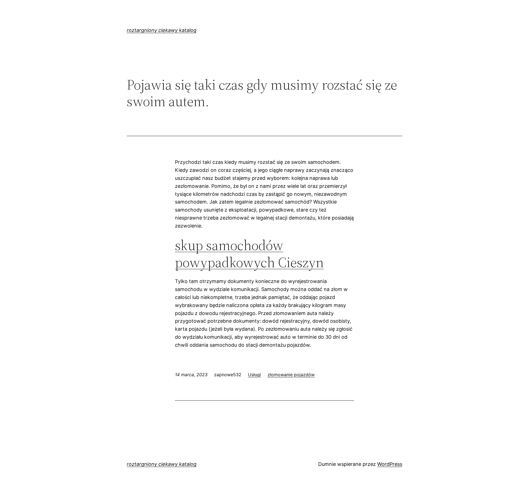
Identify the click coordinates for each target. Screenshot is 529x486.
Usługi (254, 374)
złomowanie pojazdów (291, 374)
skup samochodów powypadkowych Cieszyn (249, 253)
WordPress (389, 464)
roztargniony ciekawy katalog (161, 30)
